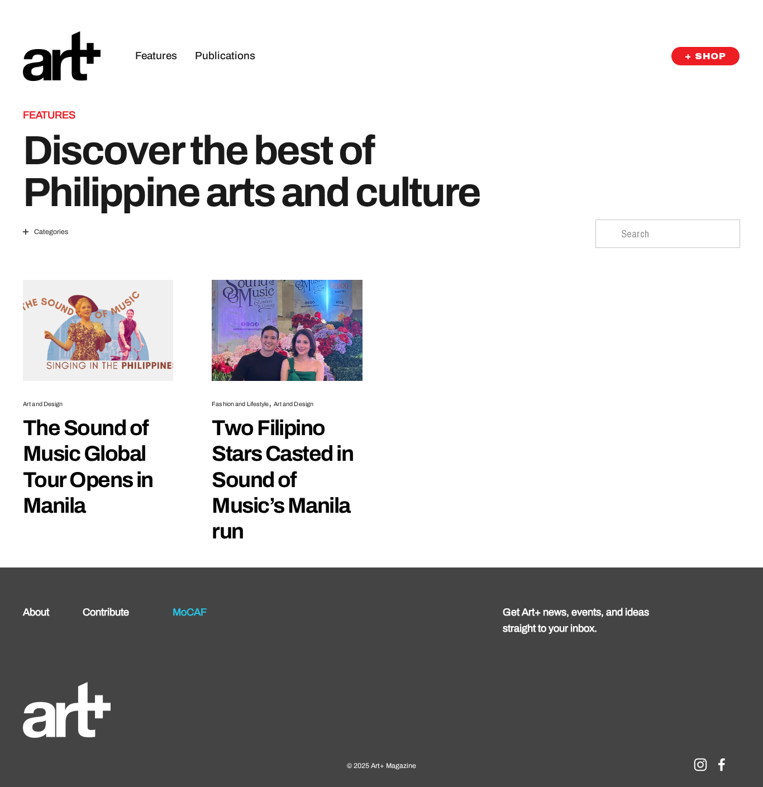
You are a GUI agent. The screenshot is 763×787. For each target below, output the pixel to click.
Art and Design (43, 403)
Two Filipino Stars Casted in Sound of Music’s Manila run (282, 479)
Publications (225, 55)
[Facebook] (721, 764)
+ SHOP (705, 56)
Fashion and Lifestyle (240, 403)
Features (156, 55)
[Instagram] (700, 764)
